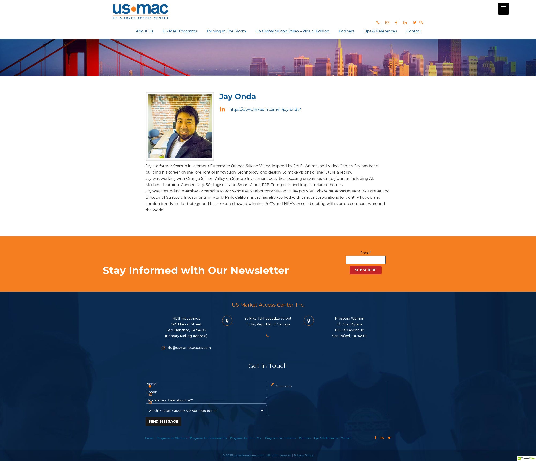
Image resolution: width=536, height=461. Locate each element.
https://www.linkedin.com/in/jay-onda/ (264, 109)
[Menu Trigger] (503, 9)
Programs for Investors (280, 438)
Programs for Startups (172, 438)
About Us (144, 31)
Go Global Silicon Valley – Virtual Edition (292, 31)
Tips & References (380, 31)
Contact (413, 31)
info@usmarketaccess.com (188, 348)
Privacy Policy (303, 455)
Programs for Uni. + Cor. (246, 438)
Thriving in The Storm (226, 31)
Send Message (163, 421)
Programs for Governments (208, 438)
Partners (346, 31)
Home (149, 438)
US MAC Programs (180, 31)
